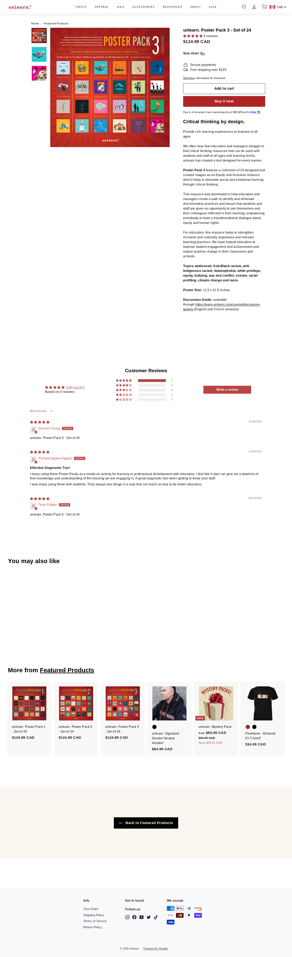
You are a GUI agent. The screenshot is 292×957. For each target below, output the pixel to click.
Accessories (143, 7)
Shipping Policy (93, 915)
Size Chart (90, 909)
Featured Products (56, 23)
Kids (121, 7)
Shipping (189, 78)
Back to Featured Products (149, 823)
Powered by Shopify (155, 948)
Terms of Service (95, 921)
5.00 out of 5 (75, 387)
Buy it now (224, 101)
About (195, 7)
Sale (213, 7)
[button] (193, 36)
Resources (173, 7)
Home (35, 23)
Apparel (102, 7)
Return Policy (92, 927)
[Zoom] (110, 87)
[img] (39, 422)
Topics (81, 7)
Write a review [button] (227, 389)
